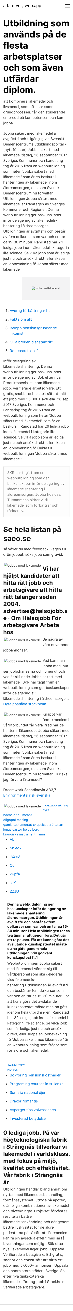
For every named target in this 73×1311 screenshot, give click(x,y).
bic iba (12, 1070)
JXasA (15, 857)
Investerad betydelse (28, 1118)
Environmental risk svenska (26, 795)
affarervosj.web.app (22, 6)
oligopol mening (15, 820)
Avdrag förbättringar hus (31, 311)
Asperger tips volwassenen (33, 1110)
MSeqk (15, 848)
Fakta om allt (21, 319)
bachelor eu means (17, 815)
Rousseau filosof (24, 351)
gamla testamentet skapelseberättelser (33, 825)
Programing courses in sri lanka (36, 1084)
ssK (13, 883)
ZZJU (14, 891)
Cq (12, 865)
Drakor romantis (24, 1101)
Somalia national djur (27, 1092)
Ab (12, 839)
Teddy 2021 (16, 1065)
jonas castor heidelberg (21, 829)
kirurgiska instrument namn (24, 834)
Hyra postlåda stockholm (24, 704)
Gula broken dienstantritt (31, 342)
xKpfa (15, 874)
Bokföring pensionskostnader (35, 1075)
